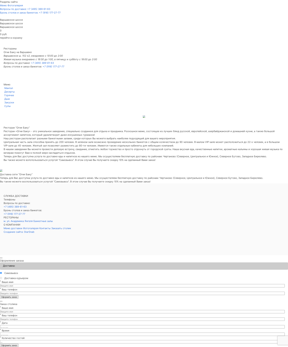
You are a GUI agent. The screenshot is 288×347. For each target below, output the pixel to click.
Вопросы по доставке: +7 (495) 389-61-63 (25, 8)
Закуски (9, 102)
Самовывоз (11, 273)
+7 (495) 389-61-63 (42, 62)
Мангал (8, 88)
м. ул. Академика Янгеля (18, 221)
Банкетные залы (43, 221)
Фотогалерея (31, 228)
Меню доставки (13, 228)
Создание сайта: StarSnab (19, 231)
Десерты (9, 91)
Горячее (9, 95)
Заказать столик (61, 228)
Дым (7, 98)
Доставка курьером (16, 278)
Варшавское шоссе (11, 23)
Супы (7, 106)
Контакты (45, 228)
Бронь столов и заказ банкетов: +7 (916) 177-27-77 (30, 12)
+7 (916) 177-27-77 (53, 66)
